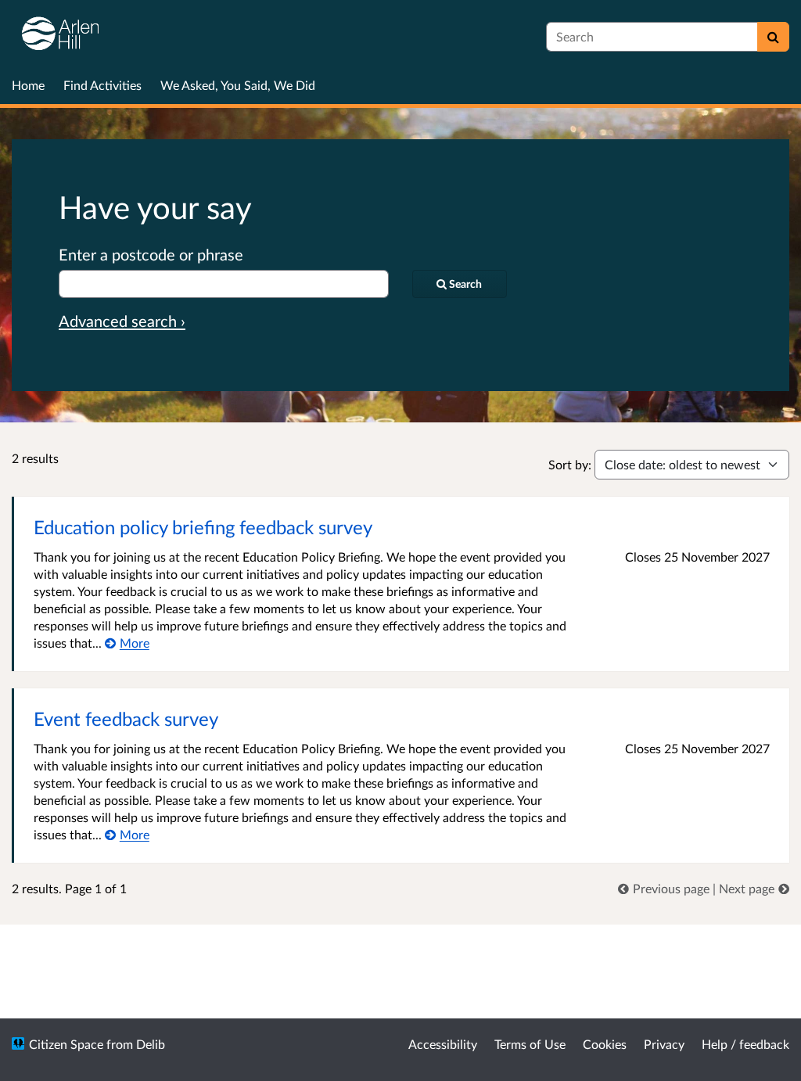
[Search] (773, 37)
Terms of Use (530, 1043)
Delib (150, 1043)
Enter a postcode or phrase (151, 254)
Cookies (605, 1043)
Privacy (664, 1043)
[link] (665, 888)
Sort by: (569, 464)
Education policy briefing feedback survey (203, 526)
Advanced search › (122, 320)
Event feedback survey (126, 718)
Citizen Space (66, 1043)
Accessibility (442, 1043)
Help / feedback (745, 1043)
